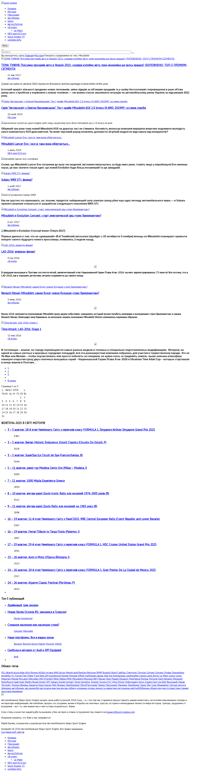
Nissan (102, 678)
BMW (99, 672)
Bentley (27, 643)
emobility (6, 675)
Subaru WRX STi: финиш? (17, 180)
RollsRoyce (7, 681)
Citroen (151, 672)
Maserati (6, 678)
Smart (42, 681)
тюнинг (185, 688)
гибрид (73, 688)
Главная (29, 55)
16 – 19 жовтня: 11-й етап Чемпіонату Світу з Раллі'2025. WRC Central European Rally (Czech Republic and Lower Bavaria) (84, 519)
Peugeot (124, 678)
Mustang (88, 678)
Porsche (50, 643)
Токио (143, 685)
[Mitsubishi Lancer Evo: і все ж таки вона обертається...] (31, 137)
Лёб (54, 685)
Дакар (181, 681)
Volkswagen (131, 681)
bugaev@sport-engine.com (120, 711)
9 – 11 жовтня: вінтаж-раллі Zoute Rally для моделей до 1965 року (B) (52, 506)
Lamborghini (132, 675)
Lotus (179, 675)
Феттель (152, 685)
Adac (22, 672)
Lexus (172, 675)
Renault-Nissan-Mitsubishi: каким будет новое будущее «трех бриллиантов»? (50, 293)
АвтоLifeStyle (15, 753)
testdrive (86, 681)
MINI (69, 678)
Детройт (6, 685)
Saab (16, 681)
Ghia (42, 675)
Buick (114, 672)
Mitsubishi (77, 678)
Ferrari (18, 675)
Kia (111, 675)
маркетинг (112, 688)
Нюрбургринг (73, 685)
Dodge (168, 672)
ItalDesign (91, 675)
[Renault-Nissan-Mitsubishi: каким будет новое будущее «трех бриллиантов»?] (44, 286)
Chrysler (142, 672)
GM (47, 675)
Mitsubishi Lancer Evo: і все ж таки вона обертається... (35, 144)
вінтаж (65, 688)
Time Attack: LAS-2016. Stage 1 (21, 329)
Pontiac (145, 678)
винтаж (56, 688)
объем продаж (158, 688)
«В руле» (12, 261)
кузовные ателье (86, 688)
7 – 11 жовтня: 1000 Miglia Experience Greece (36, 480)
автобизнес (18, 688)
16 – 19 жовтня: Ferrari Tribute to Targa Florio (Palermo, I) (44, 531)
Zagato (149, 681)
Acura (17, 672)
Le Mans (164, 675)
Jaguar (100, 675)
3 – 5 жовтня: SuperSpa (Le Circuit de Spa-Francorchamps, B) (45, 455)
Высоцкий (172, 681)
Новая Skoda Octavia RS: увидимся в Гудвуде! (37, 612)
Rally (161, 678)
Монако (61, 685)
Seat (22, 681)
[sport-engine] (9, 2)
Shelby (28, 681)
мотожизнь (124, 688)
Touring (95, 681)
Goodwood (26, 618)
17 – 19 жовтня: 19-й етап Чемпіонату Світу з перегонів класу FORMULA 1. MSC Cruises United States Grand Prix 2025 (82, 544)
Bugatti (107, 672)
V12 (109, 681)
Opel (109, 678)
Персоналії (112, 685)
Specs (11, 750)
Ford (37, 675)
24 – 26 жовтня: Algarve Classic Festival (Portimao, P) (41, 582)
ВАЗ (164, 681)
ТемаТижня (134, 685)
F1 (13, 675)
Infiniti (58, 643)
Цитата (182, 685)
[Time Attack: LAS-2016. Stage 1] (19, 322)
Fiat (24, 675)
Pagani (115, 678)
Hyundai (73, 675)
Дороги (15, 685)
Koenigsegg (119, 675)
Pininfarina (135, 678)
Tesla (77, 681)
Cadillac (121, 672)
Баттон (157, 681)
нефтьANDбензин (140, 688)
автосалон (46, 688)
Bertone (91, 672)
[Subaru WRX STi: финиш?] (15, 173)
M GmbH (48, 678)
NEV (95, 678)
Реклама (123, 685)
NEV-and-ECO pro (17, 153)
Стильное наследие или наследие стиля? (33, 625)
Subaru (55, 681)
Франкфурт (163, 685)
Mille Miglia (59, 678)
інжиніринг (17, 691)
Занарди (34, 685)
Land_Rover (153, 675)
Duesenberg (178, 672)
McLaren (24, 678)
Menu (5, 45)
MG (41, 678)
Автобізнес (13, 78)
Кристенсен (45, 685)
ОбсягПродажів (89, 685)
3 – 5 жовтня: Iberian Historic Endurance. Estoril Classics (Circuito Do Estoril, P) (57, 442)
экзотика (6, 691)
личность (100, 688)
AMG (56, 672)
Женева (24, 685)
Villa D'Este (118, 681)
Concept (18, 631)
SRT (48, 681)
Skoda (17, 618)
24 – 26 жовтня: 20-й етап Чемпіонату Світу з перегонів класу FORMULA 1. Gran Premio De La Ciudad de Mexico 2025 (82, 570)
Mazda (15, 678)
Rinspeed (177, 678)
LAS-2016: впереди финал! (18, 251)
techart (70, 681)
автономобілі (32, 688)
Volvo (141, 681)
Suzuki (62, 681)
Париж (102, 685)
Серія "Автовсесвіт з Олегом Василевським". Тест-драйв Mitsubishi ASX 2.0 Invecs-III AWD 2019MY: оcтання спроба (73, 108)
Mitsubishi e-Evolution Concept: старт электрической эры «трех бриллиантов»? (51, 215)
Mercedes (28, 631)
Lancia (143, 675)
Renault (18, 643)
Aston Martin (38, 643)
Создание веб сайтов (12, 732)
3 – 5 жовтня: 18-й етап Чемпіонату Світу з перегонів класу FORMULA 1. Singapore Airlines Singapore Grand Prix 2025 (81, 429)
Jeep (106, 675)
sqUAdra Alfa (14, 768)
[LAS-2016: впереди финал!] (17, 245)
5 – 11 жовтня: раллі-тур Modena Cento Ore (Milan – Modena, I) (47, 468)
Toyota (103, 681)
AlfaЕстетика (46, 672)
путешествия (174, 688)
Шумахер (6, 688)
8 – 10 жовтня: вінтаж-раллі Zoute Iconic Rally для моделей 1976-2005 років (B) (58, 493)
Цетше (174, 685)
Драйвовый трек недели (23, 605)
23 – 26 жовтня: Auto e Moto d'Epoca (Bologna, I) (39, 557)
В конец (12, 380)
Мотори (39, 55)
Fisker (30, 675)
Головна (12, 737)
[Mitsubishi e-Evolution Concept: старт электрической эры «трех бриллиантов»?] (45, 209)
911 (3, 672)
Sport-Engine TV (16, 765)
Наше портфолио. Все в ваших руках (31, 637)
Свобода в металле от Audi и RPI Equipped (34, 650)
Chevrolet (132, 672)
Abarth (10, 672)
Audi (16, 656)
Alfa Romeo (31, 672)
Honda (65, 675)
